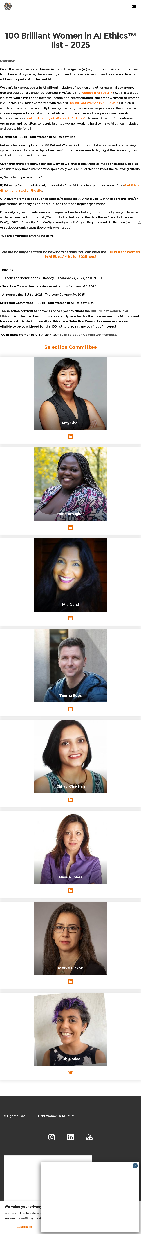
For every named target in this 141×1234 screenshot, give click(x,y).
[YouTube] (89, 1137)
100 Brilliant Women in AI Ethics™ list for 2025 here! (92, 254)
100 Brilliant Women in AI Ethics (92, 103)
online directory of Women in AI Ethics (55, 118)
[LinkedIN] (70, 1137)
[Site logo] (8, 6)
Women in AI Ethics (95, 93)
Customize (24, 1227)
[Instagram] (51, 1137)
